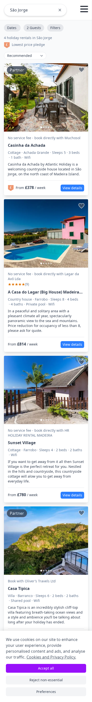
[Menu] (84, 10)
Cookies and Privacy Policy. (51, 657)
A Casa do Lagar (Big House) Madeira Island (43, 292)
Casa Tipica (19, 588)
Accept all (46, 668)
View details (72, 188)
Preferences (46, 691)
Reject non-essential (46, 680)
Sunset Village (22, 442)
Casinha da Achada (26, 145)
